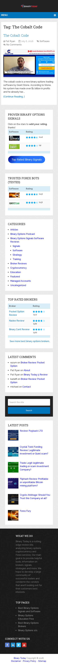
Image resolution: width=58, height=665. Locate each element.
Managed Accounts (20, 281)
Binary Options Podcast (22, 234)
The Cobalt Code (16, 35)
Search (29, 410)
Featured (15, 276)
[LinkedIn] (13, 645)
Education (15, 272)
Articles (14, 229)
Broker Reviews (18, 263)
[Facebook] (7, 645)
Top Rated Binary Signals (27, 159)
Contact (26, 386)
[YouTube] (24, 645)
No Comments (14, 44)
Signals (16, 246)
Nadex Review (16, 320)
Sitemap (42, 661)
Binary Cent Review (19, 329)
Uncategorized (18, 285)
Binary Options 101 (27, 630)
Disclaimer (16, 661)
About (27, 370)
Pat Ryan (10, 41)
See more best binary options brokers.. (30, 341)
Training (17, 259)
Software (45, 41)
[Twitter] (18, 645)
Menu (4, 15)
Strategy (17, 254)
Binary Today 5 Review (36, 374)
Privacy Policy (29, 661)
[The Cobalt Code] (29, 63)
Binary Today (20, 658)
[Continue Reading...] (14, 96)
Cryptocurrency (18, 268)
